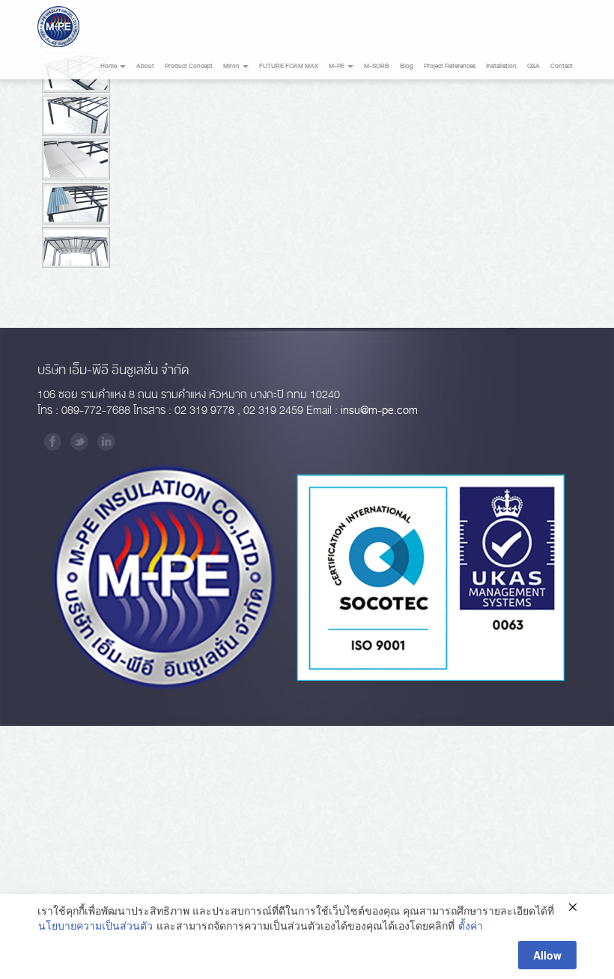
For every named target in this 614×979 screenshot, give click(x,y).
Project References (449, 66)
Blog (406, 66)
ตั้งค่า (470, 925)
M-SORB (376, 66)
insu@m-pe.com (379, 410)
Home (109, 66)
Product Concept (189, 66)
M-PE (337, 66)
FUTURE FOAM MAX (288, 66)
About (145, 66)
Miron (232, 66)
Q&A (533, 66)
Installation (501, 66)
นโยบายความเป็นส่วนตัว (95, 925)
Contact (561, 66)
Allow (547, 955)
